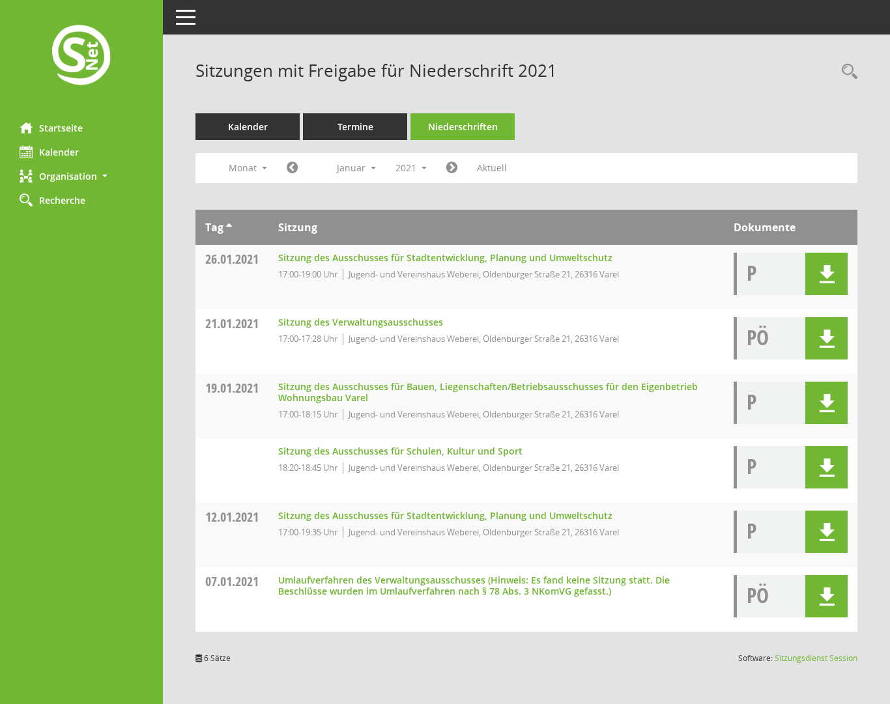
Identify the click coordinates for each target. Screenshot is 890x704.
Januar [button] (352, 168)
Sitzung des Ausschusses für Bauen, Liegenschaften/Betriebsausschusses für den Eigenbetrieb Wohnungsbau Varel (488, 392)
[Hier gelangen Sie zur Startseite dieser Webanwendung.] (81, 56)
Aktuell (492, 168)
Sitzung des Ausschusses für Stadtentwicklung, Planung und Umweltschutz (445, 257)
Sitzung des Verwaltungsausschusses (360, 322)
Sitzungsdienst (816, 658)
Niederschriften (463, 126)
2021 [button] (407, 168)
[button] (81, 176)
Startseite (61, 128)
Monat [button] (244, 168)
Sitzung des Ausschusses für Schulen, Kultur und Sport (400, 451)
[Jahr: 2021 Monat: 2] (452, 168)
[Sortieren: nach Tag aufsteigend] (229, 227)
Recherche (62, 200)
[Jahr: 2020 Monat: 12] (292, 168)
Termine (355, 126)
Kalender (59, 152)
